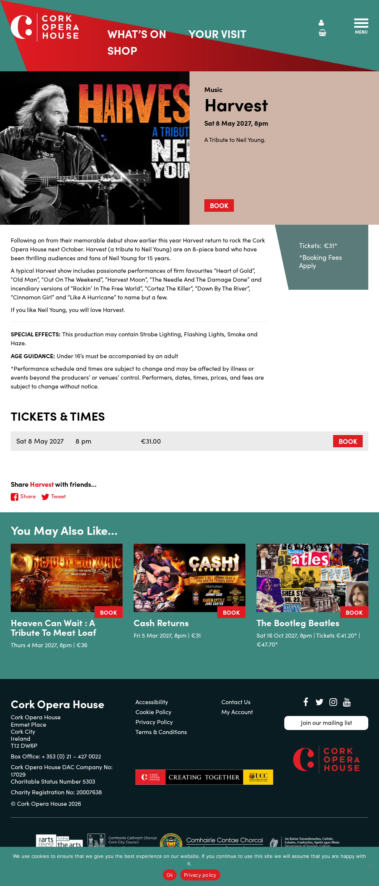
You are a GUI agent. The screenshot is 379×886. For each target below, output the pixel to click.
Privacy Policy (154, 722)
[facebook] (305, 702)
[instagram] (333, 702)
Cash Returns (161, 622)
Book (348, 441)
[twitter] (319, 702)
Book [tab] (219, 205)
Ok (170, 875)
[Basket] (322, 33)
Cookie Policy (153, 712)
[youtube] (346, 702)
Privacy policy (200, 875)
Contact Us (236, 702)
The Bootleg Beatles (297, 622)
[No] (369, 866)
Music (213, 89)
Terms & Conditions (161, 732)
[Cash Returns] (189, 578)
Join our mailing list (326, 722)
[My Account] (321, 23)
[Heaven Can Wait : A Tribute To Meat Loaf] (67, 578)
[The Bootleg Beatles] (312, 578)
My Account (237, 712)
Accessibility (151, 702)
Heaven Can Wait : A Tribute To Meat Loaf (53, 627)
